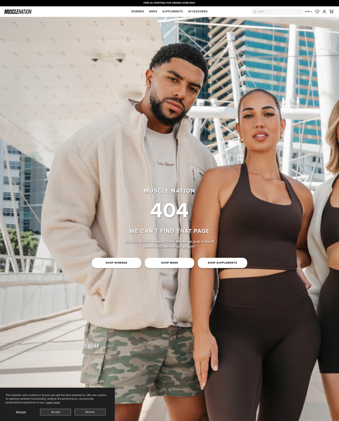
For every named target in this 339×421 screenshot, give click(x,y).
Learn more (53, 402)
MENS (153, 11)
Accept (55, 412)
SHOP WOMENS (116, 262)
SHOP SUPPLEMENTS (222, 262)
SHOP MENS (169, 262)
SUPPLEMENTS (172, 11)
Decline (90, 412)
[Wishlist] (317, 11)
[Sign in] (324, 11)
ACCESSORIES (198, 11)
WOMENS (137, 11)
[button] (331, 11)
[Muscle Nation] (18, 11)
